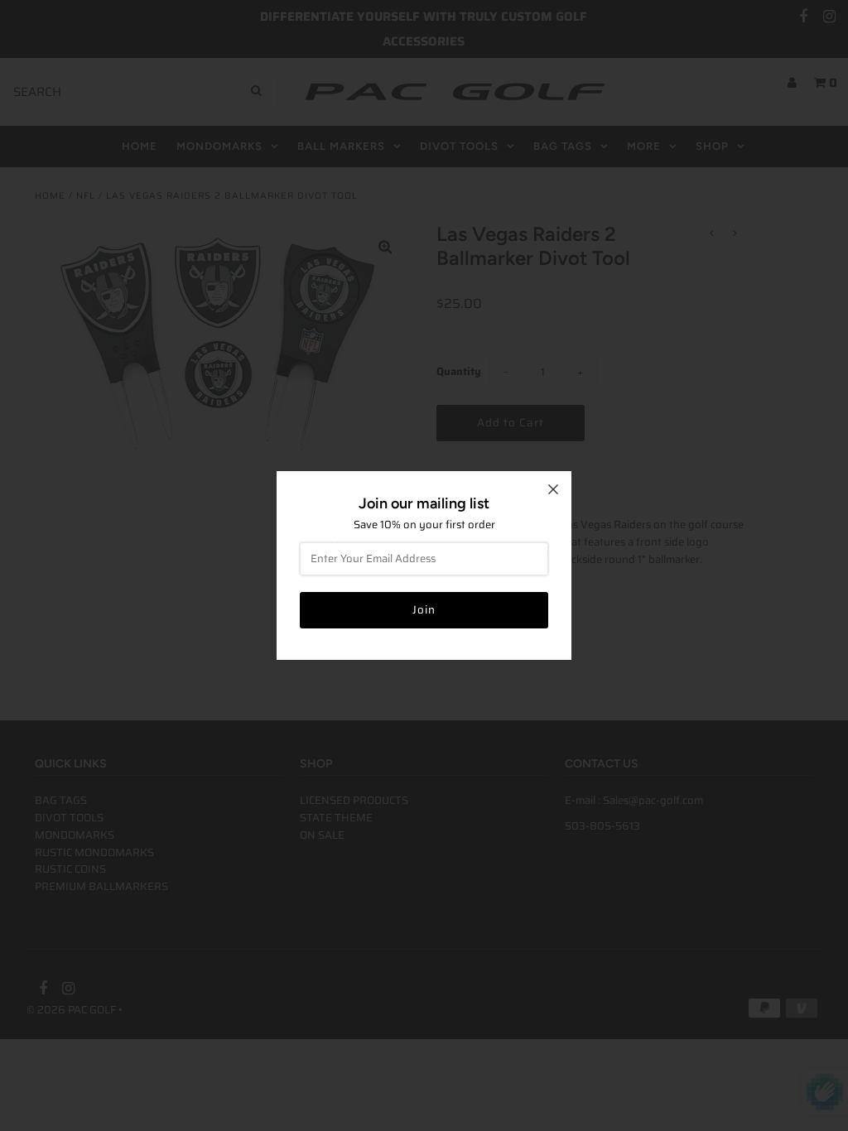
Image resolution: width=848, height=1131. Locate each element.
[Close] (553, 489)
